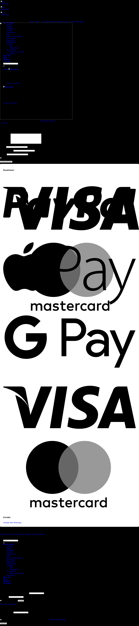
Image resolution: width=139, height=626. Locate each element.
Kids (8, 556)
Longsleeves (11, 564)
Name (3, 147)
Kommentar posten (47, 121)
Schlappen (10, 550)
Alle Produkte (8, 544)
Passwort (4, 597)
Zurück (3, 123)
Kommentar (5, 143)
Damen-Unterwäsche (14, 558)
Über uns (7, 577)
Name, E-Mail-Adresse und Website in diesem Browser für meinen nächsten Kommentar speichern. (40, 158)
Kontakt (6, 581)
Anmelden (21, 600)
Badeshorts (10, 562)
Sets (11, 567)
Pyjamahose (14, 569)
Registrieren (3, 623)
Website (3, 154)
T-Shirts (9, 552)
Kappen (9, 548)
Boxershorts (11, 560)
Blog (5, 579)
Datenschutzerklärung (57, 620)
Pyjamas (9, 566)
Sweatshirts (10, 554)
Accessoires (11, 571)
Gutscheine (10, 575)
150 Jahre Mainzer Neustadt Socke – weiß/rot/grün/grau (63, 22)
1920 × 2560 (34, 22)
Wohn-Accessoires (17, 573)
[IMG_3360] (36, 119)
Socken (9, 546)
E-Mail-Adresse (6, 150)
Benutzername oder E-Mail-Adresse (14, 593)
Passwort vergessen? (8, 604)
